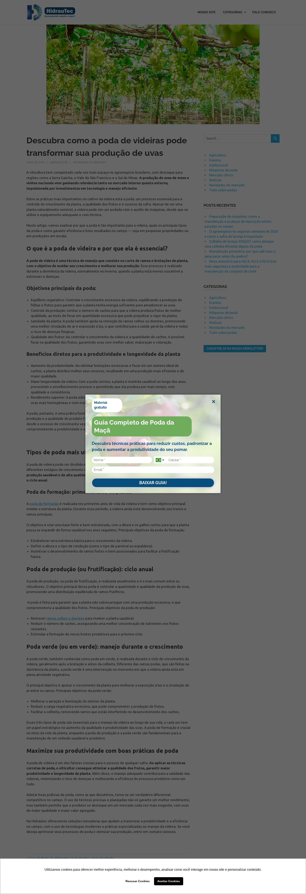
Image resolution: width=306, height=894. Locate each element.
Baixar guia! (153, 482)
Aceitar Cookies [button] (168, 881)
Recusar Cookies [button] (138, 881)
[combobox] (160, 460)
